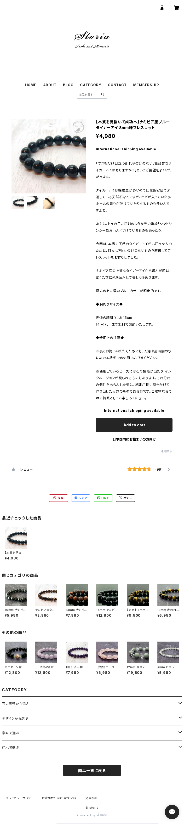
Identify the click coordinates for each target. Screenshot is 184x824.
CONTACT (117, 85)
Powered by (87, 815)
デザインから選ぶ (15, 718)
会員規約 (91, 798)
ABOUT (50, 85)
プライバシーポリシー (20, 798)
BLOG (68, 85)
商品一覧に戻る (92, 770)
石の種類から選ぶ (15, 704)
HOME (30, 85)
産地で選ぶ (10, 747)
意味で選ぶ (10, 733)
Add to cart (134, 425)
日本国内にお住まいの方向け (134, 439)
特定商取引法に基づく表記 (60, 798)
